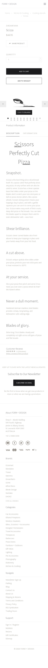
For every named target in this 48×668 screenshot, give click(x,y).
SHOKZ (8, 496)
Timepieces (10, 535)
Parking (9, 583)
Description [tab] (12, 133)
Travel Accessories (13, 531)
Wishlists (9, 628)
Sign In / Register (12, 625)
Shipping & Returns (13, 597)
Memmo (9, 476)
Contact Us (10, 590)
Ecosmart (9, 465)
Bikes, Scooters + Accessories (18, 524)
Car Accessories (12, 514)
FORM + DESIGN (9, 4)
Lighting (9, 552)
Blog (7, 587)
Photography (11, 559)
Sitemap (9, 638)
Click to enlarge (24, 112)
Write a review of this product (17, 354)
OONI (8, 482)
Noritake (9, 493)
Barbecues (10, 538)
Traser (8, 472)
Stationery (10, 562)
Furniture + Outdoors (14, 545)
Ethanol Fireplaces (13, 517)
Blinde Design (11, 489)
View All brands (12, 501)
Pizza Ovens (10, 542)
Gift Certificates (12, 635)
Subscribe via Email (24, 383)
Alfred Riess (10, 486)
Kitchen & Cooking (13, 566)
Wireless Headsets (13, 521)
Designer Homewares (14, 528)
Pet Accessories (12, 556)
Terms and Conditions (14, 600)
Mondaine (10, 469)
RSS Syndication (12, 607)
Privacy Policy (11, 604)
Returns (9, 631)
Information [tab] (30, 133)
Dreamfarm (12, 26)
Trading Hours (11, 611)
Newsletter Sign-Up (13, 580)
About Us (9, 594)
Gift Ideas (9, 549)
